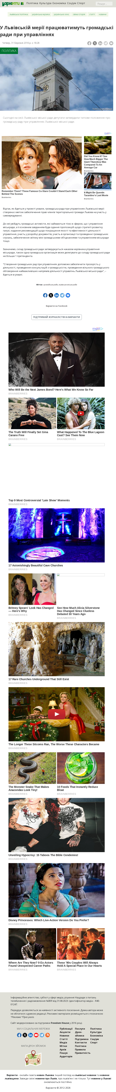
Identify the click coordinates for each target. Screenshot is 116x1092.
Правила (80, 1049)
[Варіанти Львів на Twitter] (25, 1035)
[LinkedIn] (100, 43)
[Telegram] (106, 43)
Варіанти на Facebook (56, 306)
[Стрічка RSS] (47, 1035)
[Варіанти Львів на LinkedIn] (30, 1035)
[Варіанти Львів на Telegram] (42, 1035)
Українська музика (41, 14)
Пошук (64, 1052)
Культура (45, 3)
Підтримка (81, 1039)
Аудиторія (66, 1056)
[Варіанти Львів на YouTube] (36, 1035)
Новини (102, 14)
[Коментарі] (111, 43)
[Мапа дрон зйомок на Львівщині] (33, 1058)
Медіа (63, 1042)
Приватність (82, 1052)
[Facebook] (89, 43)
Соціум (71, 3)
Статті (92, 14)
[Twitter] (95, 43)
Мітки (63, 1046)
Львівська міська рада (68, 284)
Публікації (66, 1028)
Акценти (65, 1032)
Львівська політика (19, 14)
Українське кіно (61, 14)
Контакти (81, 1042)
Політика (32, 3)
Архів (63, 1049)
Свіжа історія (79, 14)
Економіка (59, 3)
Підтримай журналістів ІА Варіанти (56, 317)
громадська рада (50, 284)
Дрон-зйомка (79, 1033)
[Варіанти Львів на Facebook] (19, 1035)
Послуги (80, 1028)
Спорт (81, 3)
